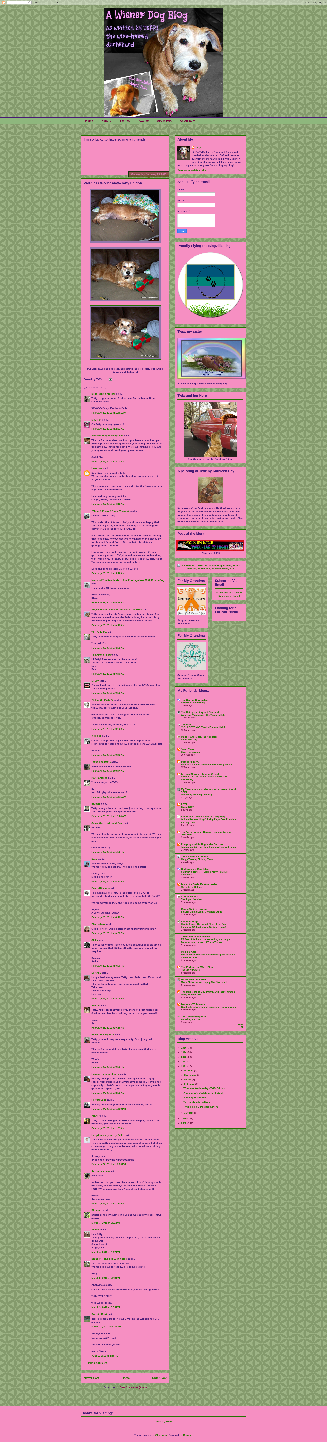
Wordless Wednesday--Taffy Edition (113, 183)
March (188, 1079)
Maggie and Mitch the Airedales (199, 736)
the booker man (100, 1171)
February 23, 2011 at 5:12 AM (108, 573)
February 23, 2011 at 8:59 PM (107, 998)
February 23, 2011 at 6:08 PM (107, 933)
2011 (184, 1066)
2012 (184, 1061)
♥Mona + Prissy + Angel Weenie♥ (110, 511)
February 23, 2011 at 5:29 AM (108, 602)
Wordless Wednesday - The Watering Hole (203, 715)
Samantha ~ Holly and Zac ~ (107, 823)
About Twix (164, 120)
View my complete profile (192, 170)
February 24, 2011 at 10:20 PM (108, 1109)
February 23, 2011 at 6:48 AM (108, 625)
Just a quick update (195, 1097)
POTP (184, 804)
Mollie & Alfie (188, 951)
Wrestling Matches (190, 1019)
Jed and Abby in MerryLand (107, 435)
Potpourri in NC (190, 761)
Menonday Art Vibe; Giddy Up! (197, 794)
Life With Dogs (189, 921)
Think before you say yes (196, 936)
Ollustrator (161, 1435)
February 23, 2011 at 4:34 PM (107, 881)
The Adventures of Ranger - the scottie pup (206, 832)
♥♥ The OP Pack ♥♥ (102, 700)
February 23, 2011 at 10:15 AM (108, 796)
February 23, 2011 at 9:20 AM (108, 693)
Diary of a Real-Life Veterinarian (199, 884)
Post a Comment (97, 1362)
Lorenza (96, 972)
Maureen (96, 419)
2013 (184, 1057)
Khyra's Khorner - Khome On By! (200, 774)
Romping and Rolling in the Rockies (202, 844)
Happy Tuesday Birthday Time (197, 859)
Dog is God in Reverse (194, 909)
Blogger (187, 1435)
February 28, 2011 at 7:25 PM (107, 1203)
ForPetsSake (98, 1099)
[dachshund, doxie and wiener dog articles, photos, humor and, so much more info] (210, 568)
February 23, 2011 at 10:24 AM (108, 816)
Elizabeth (96, 1210)
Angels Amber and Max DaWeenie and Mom (116, 609)
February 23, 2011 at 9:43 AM (108, 754)
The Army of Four (101, 654)
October (189, 1070)
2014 (184, 1052)
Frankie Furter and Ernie (105, 1074)
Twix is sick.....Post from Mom (200, 1106)
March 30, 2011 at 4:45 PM (106, 1326)
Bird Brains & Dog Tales (195, 869)
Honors (106, 120)
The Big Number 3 (190, 970)
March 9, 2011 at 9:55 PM (105, 1307)
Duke (94, 859)
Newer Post (91, 1378)
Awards (144, 120)
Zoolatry (186, 724)
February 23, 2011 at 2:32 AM (108, 428)
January (189, 1112)
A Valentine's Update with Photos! (203, 1093)
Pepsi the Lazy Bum (102, 1034)
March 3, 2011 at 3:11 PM (105, 1222)
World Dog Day (189, 739)
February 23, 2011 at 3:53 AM (108, 461)
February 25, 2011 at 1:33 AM (108, 1128)
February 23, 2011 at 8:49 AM (108, 673)
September (190, 1075)
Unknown (97, 468)
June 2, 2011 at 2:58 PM (105, 1355)
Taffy (198, 147)
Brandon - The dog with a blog (109, 1258)
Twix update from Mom (196, 1102)
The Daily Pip (99, 632)
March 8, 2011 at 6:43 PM (105, 1278)
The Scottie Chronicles (194, 700)
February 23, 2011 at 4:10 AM (108, 504)
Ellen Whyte (98, 924)
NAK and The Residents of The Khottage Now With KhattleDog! (128, 580)
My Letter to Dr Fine (191, 887)
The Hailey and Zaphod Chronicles (201, 712)
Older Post (159, 1378)
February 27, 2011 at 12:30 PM (108, 1164)
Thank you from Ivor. (192, 899)
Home (89, 120)
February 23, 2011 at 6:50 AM (108, 648)
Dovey (95, 680)
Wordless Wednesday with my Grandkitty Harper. (206, 764)
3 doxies (96, 735)
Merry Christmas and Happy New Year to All (204, 982)
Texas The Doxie (101, 761)
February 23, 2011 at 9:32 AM (108, 729)
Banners (124, 120)
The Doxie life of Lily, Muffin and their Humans (208, 991)
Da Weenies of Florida (194, 979)
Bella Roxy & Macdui (103, 393)
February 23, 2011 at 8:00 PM (107, 965)
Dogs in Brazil (99, 1314)
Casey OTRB (187, 807)
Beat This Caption (190, 752)
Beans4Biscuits (100, 888)
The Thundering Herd (193, 1016)
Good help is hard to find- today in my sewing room (208, 1007)
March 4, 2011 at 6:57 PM (105, 1252)
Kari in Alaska (99, 777)
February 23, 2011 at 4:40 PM (107, 917)
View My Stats (163, 1421)
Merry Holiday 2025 (191, 994)
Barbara (95, 803)
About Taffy (187, 120)
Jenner (95, 1115)
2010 (184, 1118)
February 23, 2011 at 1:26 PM (107, 852)
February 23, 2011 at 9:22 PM (107, 1067)
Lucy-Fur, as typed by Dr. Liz (108, 1135)
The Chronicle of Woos (194, 856)
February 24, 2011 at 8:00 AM (108, 1093)
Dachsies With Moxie (193, 1004)
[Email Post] (109, 379)
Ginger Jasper (189, 896)
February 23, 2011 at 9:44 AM (108, 770)
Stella (94, 940)
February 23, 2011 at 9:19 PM (107, 1027)
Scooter (95, 1005)
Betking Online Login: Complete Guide (201, 911)
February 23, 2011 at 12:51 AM (108, 412)
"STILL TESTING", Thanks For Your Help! (203, 727)
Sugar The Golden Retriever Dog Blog (203, 816)
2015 (184, 1047)
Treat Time (186, 834)
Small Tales (187, 749)
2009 (184, 1123)
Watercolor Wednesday (193, 702)
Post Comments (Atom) (133, 1387)
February (189, 1084)
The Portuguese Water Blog (197, 967)
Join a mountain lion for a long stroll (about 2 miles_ (209, 847)
